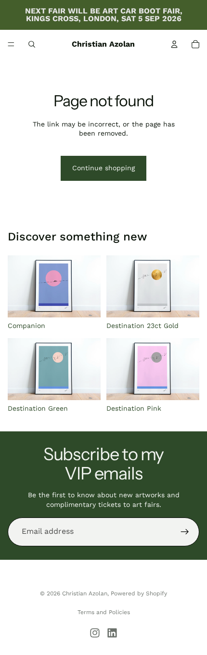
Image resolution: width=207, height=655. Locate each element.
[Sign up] (185, 532)
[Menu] (11, 44)
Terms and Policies (104, 612)
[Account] (174, 44)
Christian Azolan (84, 593)
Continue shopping (103, 168)
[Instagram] (95, 633)
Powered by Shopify (139, 593)
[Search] (31, 44)
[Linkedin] (112, 633)
